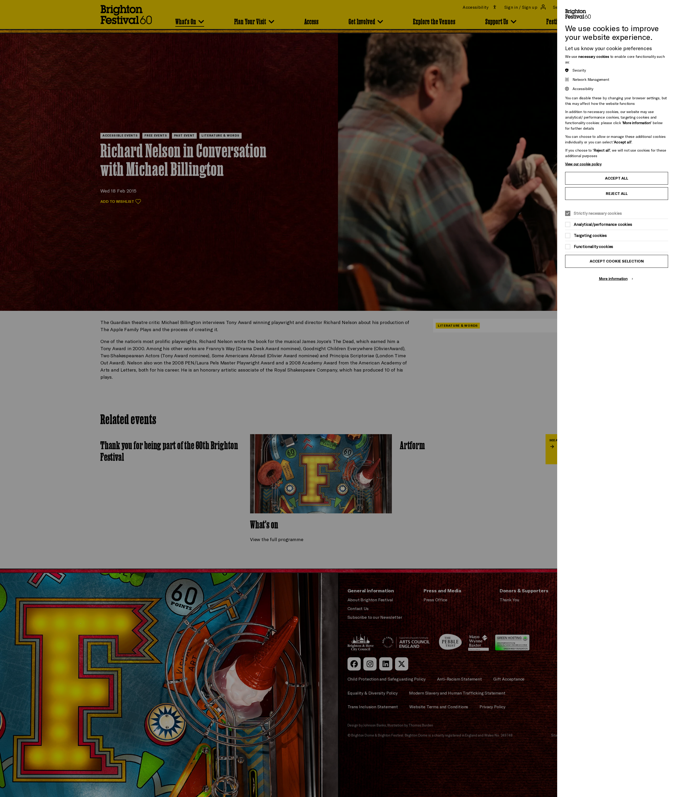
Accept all (616, 178)
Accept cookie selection (617, 261)
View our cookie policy (583, 164)
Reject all (617, 193)
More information (613, 278)
